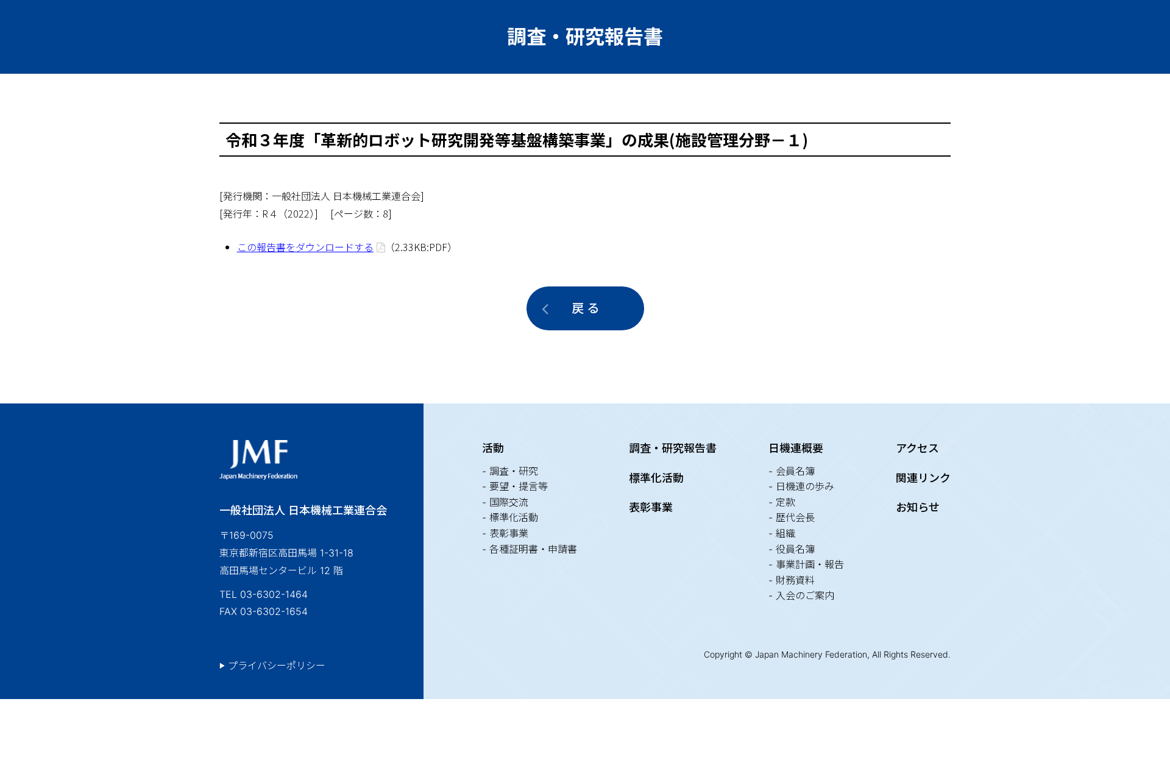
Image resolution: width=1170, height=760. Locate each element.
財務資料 (795, 580)
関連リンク (923, 478)
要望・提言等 (518, 486)
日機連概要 (795, 448)
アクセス (917, 448)
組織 (785, 533)
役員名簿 (795, 549)
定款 (785, 502)
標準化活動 (513, 517)
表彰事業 (508, 533)
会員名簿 (795, 471)
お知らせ (918, 507)
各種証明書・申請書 (533, 549)
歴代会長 (795, 517)
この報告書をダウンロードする (305, 247)
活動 (493, 448)
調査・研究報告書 (673, 448)
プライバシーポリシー (276, 665)
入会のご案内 (805, 595)
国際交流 (508, 502)
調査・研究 (513, 471)
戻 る (585, 308)
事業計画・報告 (810, 564)
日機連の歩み (805, 486)
